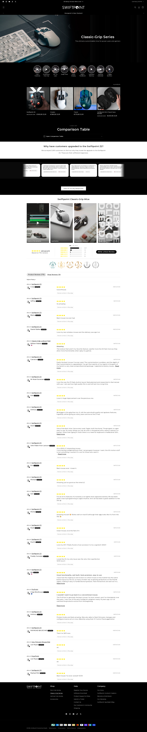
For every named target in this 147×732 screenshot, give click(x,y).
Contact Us (77, 709)
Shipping (77, 715)
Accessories (54, 706)
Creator (52, 112)
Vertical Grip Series (56, 703)
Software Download (80, 700)
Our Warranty (101, 706)
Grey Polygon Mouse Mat (41, 642)
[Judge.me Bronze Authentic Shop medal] (70, 264)
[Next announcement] (144, 13)
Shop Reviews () (54, 274)
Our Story (100, 697)
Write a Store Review (106, 252)
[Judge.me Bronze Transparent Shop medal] (78, 264)
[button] (3, 7)
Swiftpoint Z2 (31, 112)
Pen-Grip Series (55, 697)
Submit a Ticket (79, 706)
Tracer (76, 112)
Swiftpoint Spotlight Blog (105, 709)
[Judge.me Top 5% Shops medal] (87, 264)
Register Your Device (81, 697)
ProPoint (35, 589)
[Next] (118, 221)
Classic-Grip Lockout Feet (41, 341)
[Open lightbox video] (37, 69)
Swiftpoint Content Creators (106, 700)
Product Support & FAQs (82, 703)
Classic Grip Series (56, 700)
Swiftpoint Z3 (37, 284)
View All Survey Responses (73, 188)
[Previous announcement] (3, 13)
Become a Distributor (104, 703)
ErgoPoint (35, 656)
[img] (41, 251)
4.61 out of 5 (45, 251)
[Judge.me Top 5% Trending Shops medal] (95, 264)
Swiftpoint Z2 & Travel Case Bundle (106, 112)
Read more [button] (61, 434)
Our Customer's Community (83, 712)
